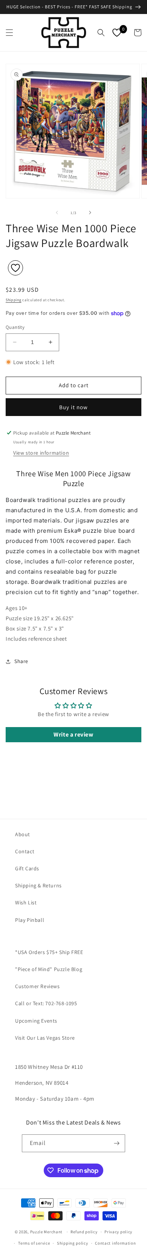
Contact (24, 851)
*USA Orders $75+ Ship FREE (49, 952)
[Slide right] (90, 212)
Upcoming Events (36, 1020)
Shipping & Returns (38, 885)
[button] (9, 32)
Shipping (13, 299)
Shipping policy (72, 1243)
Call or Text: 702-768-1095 (46, 1003)
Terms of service (34, 1243)
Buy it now (73, 407)
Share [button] (21, 661)
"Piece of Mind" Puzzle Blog (48, 969)
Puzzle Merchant (46, 1231)
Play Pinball (29, 920)
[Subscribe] (116, 1143)
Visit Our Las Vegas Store (45, 1037)
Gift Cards (27, 868)
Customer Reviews (37, 986)
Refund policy (83, 1231)
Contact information (115, 1243)
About (22, 834)
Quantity (15, 327)
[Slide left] (57, 212)
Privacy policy (118, 1231)
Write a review (73, 734)
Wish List (26, 902)
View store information (41, 452)
